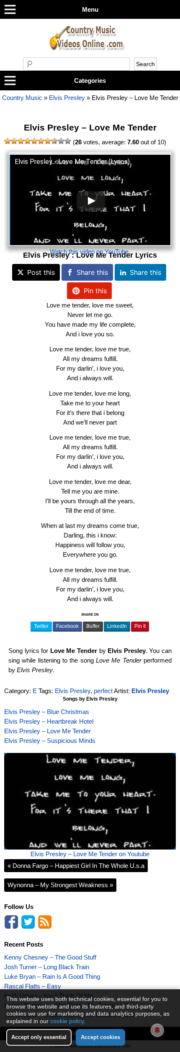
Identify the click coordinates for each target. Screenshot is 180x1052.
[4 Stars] (27, 141)
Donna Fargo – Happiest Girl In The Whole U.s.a (76, 865)
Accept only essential (39, 1037)
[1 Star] (7, 141)
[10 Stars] (67, 141)
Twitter (41, 626)
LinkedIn (117, 626)
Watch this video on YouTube (89, 251)
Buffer (93, 626)
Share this (92, 272)
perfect (103, 690)
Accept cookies (100, 1037)
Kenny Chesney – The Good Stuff (50, 957)
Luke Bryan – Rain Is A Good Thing (52, 976)
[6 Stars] (41, 141)
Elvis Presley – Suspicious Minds (49, 740)
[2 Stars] (14, 141)
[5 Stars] (34, 141)
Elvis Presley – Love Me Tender (90, 128)
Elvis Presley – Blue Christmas (46, 711)
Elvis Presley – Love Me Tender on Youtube (90, 853)
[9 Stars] (61, 141)
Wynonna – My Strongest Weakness (60, 884)
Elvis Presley (67, 97)
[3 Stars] (21, 141)
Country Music (22, 97)
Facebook (67, 626)
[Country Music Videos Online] (90, 55)
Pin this (95, 291)
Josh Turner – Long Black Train (46, 966)
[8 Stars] (54, 141)
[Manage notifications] (157, 1030)
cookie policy (67, 1021)
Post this (41, 272)
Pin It (140, 626)
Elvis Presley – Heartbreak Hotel (48, 721)
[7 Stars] (47, 141)
